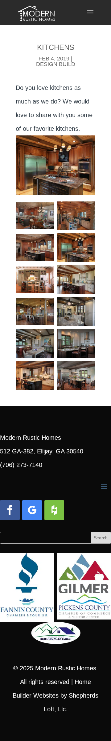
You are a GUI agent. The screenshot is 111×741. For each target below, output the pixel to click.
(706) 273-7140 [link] (21, 464)
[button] (90, 16)
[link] (36, 11)
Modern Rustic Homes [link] (65, 668)
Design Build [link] (55, 64)
